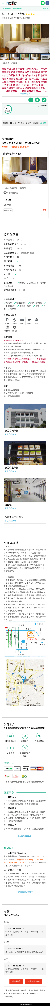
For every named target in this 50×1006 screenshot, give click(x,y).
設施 (22, 123)
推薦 (44, 123)
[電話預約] (44, 100)
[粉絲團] (37, 100)
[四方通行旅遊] (11, 4)
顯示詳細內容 (10, 434)
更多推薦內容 (34, 981)
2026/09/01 (8, 210)
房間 (14, 123)
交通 (29, 123)
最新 (7, 123)
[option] (25, 416)
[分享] (30, 100)
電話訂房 (23, 188)
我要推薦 (16, 981)
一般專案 (7, 200)
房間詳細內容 (12, 193)
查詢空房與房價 (10, 188)
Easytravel (28, 1004)
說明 (37, 123)
